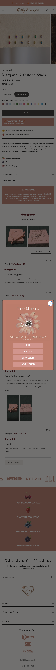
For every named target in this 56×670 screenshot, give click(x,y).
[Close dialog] (50, 303)
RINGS (28, 345)
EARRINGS (28, 351)
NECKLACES (28, 364)
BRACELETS (28, 358)
